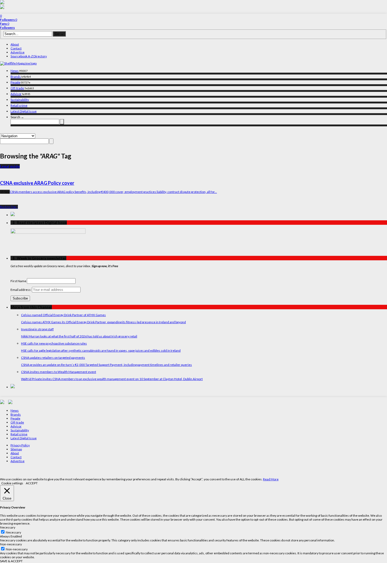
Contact (16, 48)
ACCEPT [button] (32, 483)
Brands (16, 76)
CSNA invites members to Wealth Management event (58, 372)
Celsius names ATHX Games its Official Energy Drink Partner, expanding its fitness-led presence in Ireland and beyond (103, 322)
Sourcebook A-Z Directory (29, 56)
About (15, 44)
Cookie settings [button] (12, 483)
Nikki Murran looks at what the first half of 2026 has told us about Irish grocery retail (79, 336)
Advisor (16, 94)
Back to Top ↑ (9, 207)
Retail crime (19, 105)
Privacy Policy (20, 445)
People (15, 82)
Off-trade (17, 88)
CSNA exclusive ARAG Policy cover (37, 183)
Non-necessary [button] (11, 544)
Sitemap (16, 449)
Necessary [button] (7, 527)
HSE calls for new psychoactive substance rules (54, 343)
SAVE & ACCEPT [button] (11, 561)
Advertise (17, 52)
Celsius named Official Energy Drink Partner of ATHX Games (63, 315)
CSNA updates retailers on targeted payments (53, 358)
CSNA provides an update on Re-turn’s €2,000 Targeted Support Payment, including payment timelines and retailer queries (106, 365)
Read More (271, 479)
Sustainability (20, 100)
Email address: (21, 290)
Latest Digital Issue (24, 111)
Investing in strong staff (37, 329)
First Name (18, 281)
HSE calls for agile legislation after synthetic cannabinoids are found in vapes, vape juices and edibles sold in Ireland (101, 350)
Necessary (13, 532)
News (15, 71)
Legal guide (10, 166)
